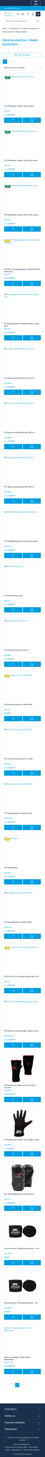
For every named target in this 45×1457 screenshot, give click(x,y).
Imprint (8, 1450)
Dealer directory (16, 1450)
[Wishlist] (28, 14)
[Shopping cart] (38, 14)
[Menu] (17, 14)
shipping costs (26, 1437)
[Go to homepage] (9, 14)
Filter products (24, 55)
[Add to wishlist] (13, 120)
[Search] (37, 21)
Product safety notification (31, 1450)
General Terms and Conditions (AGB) (16, 1447)
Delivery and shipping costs (21, 1444)
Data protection (33, 1447)
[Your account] (33, 14)
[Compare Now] (23, 14)
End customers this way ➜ (12, 8)
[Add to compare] (32, 120)
